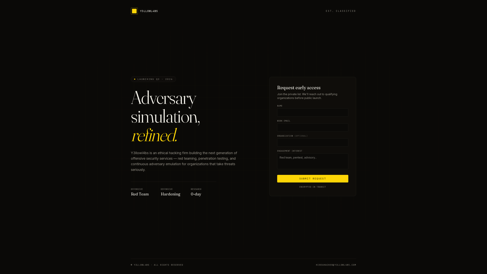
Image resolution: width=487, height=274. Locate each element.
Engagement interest (289, 151)
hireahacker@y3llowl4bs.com (336, 265)
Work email (283, 121)
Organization (292, 136)
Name (279, 106)
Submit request (312, 178)
